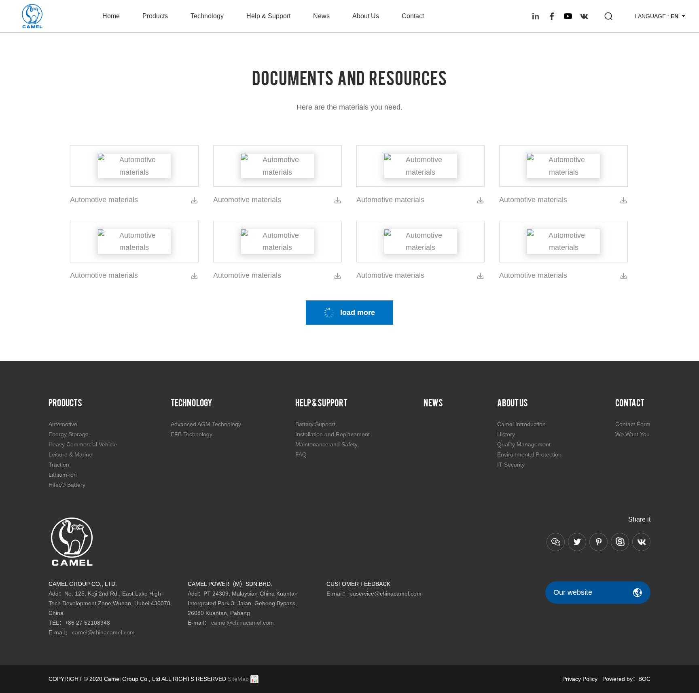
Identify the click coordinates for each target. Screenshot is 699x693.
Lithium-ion (63, 474)
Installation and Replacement (332, 434)
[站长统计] (254, 679)
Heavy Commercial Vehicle (83, 444)
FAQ (301, 454)
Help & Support (268, 16)
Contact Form (632, 424)
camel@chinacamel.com (103, 632)
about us (365, 16)
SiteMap (238, 679)
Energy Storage (69, 434)
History (506, 434)
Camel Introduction (521, 424)
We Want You (632, 434)
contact (413, 16)
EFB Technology (191, 434)
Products (65, 402)
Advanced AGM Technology (206, 424)
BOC (644, 679)
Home (111, 16)
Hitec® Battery (67, 485)
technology (207, 16)
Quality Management (524, 444)
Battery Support (315, 424)
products (155, 16)
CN (675, 27)
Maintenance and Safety (326, 444)
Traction (59, 464)
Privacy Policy (579, 679)
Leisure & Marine (70, 454)
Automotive (63, 424)
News (321, 16)
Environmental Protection (529, 454)
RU (675, 38)
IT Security (511, 464)
